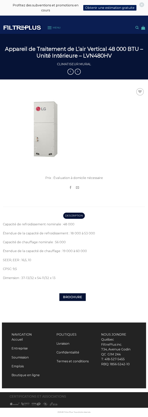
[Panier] (143, 27)
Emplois (18, 366)
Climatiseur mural (74, 64)
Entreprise (20, 348)
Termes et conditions (72, 361)
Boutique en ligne (26, 375)
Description (74, 215)
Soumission (20, 357)
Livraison (62, 343)
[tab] (74, 216)
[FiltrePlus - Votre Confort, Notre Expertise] (22, 27)
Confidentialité (67, 352)
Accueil (17, 339)
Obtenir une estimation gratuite (110, 8)
